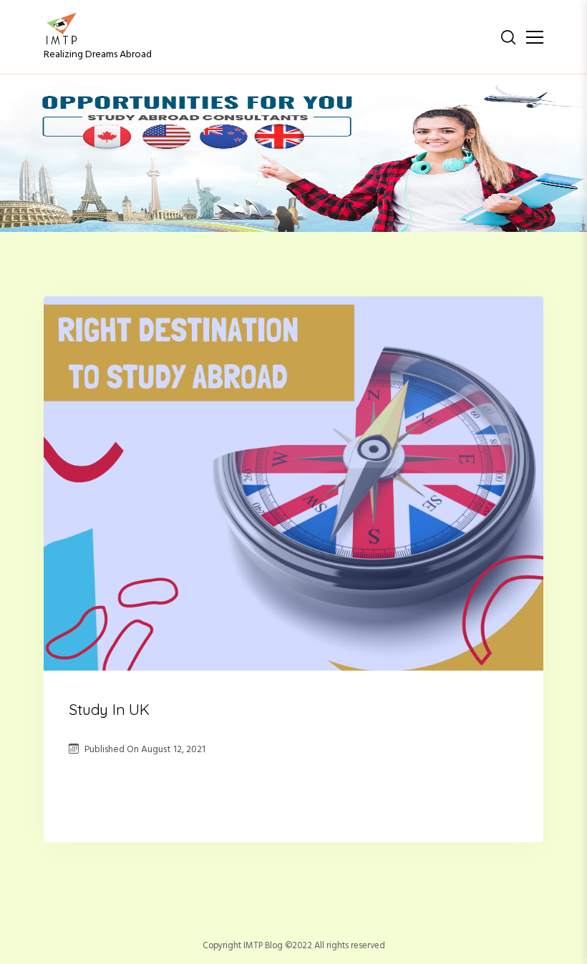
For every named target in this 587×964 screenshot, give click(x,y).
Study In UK (109, 709)
